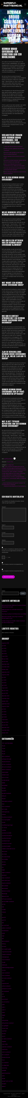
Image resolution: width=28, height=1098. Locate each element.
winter (3, 1075)
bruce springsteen (6, 819)
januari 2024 (5, 725)
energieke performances (18, 466)
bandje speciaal (5, 780)
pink (3, 994)
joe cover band (5, 925)
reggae (3, 1015)
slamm (3, 1036)
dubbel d (4, 864)
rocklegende (23, 478)
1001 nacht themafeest (7, 743)
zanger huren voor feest (7, 1081)
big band (4, 790)
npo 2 (3, 980)
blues (3, 804)
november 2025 (5, 666)
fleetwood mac (5, 896)
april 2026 (4, 653)
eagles (3, 869)
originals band (5, 983)
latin (3, 938)
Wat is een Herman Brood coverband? (13, 146)
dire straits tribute (6, 856)
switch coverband (6, 1052)
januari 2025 (5, 693)
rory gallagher (5, 1025)
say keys (4, 1033)
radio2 (3, 1012)
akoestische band (6, 761)
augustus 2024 (5, 706)
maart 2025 (5, 688)
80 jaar (3, 751)
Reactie (4, 507)
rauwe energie (13, 478)
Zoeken (3, 590)
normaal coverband (6, 978)
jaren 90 (4, 920)
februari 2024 (5, 722)
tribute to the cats (6, 1057)
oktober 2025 (5, 669)
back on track (5, 777)
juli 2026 (4, 645)
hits (8, 471)
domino (4, 862)
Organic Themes (17, 1096)
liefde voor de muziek (14, 473)
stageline (4, 1041)
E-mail (4, 532)
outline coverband (6, 986)
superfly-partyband (8, 458)
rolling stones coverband (8, 1023)
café (6, 466)
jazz (3, 922)
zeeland (3, 1086)
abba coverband (6, 756)
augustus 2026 (5, 643)
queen (3, 1004)
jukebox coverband (6, 928)
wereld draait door (6, 1073)
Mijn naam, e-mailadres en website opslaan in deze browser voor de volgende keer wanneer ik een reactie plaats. (14, 550)
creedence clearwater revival (8, 848)
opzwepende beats (19, 476)
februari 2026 (5, 658)
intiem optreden (13, 471)
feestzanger (4, 893)
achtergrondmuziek (6, 759)
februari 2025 (5, 690)
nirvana (4, 970)
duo (3, 867)
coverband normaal (6, 843)
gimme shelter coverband (8, 901)
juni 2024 (4, 711)
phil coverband (5, 991)
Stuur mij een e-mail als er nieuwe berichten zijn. (13, 570)
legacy (7, 473)
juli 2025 (4, 677)
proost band (5, 999)
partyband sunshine (6, 988)
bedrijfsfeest (4, 785)
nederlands (4, 964)
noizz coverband (6, 975)
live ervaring (22, 473)
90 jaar (3, 753)
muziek (3, 475)
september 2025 (5, 672)
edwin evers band (6, 880)
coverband (9, 466)
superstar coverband (7, 1046)
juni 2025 (4, 680)
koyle (3, 935)
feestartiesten (5, 888)
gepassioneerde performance (18, 468)
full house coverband (7, 899)
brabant (4, 814)
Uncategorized (10, 464)
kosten (3, 933)
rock (3, 1017)
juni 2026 (4, 648)
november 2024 (5, 698)
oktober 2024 (5, 701)
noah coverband (6, 972)
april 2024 (4, 717)
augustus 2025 (5, 674)
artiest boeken (5, 772)
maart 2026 (5, 656)
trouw (3, 1060)
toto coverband (5, 1054)
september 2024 (5, 703)
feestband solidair (6, 891)
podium (7, 478)
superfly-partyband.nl (13, 4)
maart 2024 (5, 719)
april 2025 (4, 685)
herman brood (15, 470)
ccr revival (4, 827)
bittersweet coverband (7, 801)
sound (3, 480)
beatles (3, 782)
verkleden (4, 1070)
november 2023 (5, 730)
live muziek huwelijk (6, 949)
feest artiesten (5, 885)
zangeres (4, 1083)
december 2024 (5, 695)
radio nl (3, 1009)
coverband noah (6, 840)
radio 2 (3, 1007)
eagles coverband (6, 872)
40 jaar (3, 745)
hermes (3, 904)
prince (3, 996)
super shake (5, 1044)
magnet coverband (6, 954)
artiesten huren (5, 774)
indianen (4, 912)
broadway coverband (7, 817)
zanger (3, 1078)
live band (4, 946)
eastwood (4, 875)
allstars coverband (6, 769)
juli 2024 (4, 709)
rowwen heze (5, 1028)
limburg (4, 943)
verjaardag (4, 1068)
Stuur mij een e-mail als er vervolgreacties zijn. (12, 564)
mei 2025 (4, 682)
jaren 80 (4, 917)
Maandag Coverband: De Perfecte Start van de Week (14, 614)
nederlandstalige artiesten (8, 967)
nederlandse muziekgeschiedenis (13, 475)
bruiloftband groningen (7, 825)
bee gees (4, 788)
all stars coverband (6, 764)
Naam (3, 525)
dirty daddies (5, 859)
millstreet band (5, 957)
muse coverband (6, 959)
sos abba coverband (7, 1038)
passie (3, 478)
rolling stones (5, 1020)
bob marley (4, 809)
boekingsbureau (5, 811)
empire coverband (6, 883)
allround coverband (6, 767)
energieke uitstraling (6, 468)
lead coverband (5, 941)
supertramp (4, 1049)
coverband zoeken (6, 846)
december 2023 (5, 727)
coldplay (4, 830)
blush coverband (6, 806)
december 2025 (5, 664)
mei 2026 (4, 651)
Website (3, 540)
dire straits (4, 854)
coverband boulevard (7, 835)
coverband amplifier (6, 833)
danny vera (4, 851)
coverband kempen (6, 838)
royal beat (4, 1031)
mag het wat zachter (7, 951)
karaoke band (5, 930)
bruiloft (3, 822)
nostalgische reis (6, 476)
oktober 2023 (5, 732)
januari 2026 (5, 661)
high (3, 906)
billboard (4, 796)
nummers (12, 476)
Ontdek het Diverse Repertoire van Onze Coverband (14, 486)
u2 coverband (5, 1062)
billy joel (3, 798)
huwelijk (4, 909)
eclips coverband (6, 877)
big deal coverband (6, 793)
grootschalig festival (6, 470)
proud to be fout (5, 1001)
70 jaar (3, 748)
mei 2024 (4, 714)
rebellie (18, 478)
